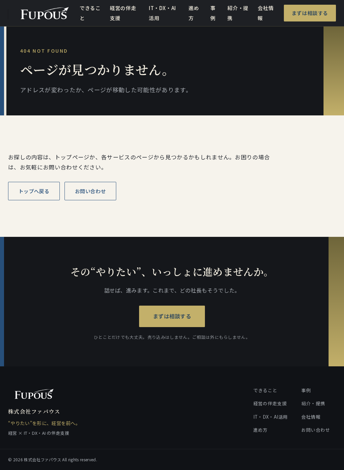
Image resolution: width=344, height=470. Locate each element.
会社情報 (265, 12)
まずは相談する (310, 12)
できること (90, 12)
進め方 (193, 12)
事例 (213, 12)
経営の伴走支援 (123, 12)
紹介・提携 (237, 12)
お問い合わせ (90, 191)
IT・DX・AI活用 (162, 12)
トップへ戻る (33, 191)
